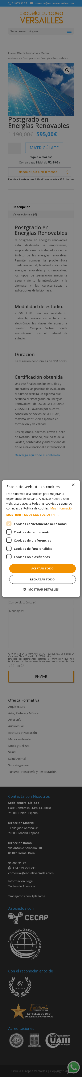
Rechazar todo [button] (42, 579)
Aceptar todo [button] (42, 568)
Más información (61, 508)
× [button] (73, 484)
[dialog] (41, 538)
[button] (41, 515)
